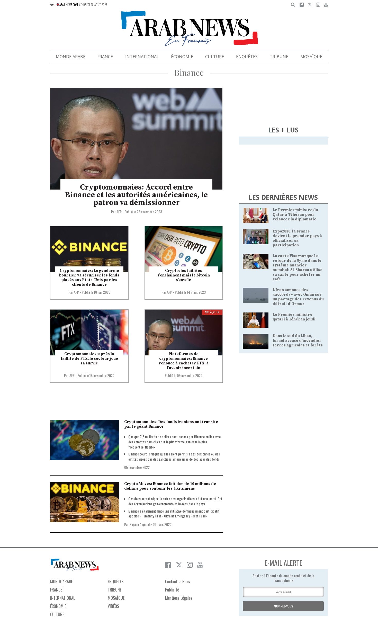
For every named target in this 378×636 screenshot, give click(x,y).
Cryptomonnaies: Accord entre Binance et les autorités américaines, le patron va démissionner (136, 195)
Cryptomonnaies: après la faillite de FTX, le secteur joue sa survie (89, 359)
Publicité (172, 590)
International (142, 56)
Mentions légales (178, 598)
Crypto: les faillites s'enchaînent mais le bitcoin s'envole (183, 275)
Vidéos (113, 606)
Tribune (279, 56)
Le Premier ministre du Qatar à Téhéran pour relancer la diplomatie (295, 215)
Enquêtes (247, 56)
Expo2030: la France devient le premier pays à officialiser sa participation (297, 238)
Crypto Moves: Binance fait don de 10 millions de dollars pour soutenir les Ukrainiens (170, 486)
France (105, 56)
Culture (214, 56)
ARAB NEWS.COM (68, 5)
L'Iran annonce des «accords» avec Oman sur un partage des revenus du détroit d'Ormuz (298, 297)
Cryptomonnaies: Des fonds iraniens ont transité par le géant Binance (171, 424)
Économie (182, 56)
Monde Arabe (70, 56)
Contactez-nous (177, 581)
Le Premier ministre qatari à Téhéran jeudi (294, 317)
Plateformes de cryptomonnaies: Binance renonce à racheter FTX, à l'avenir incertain (184, 361)
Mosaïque (311, 56)
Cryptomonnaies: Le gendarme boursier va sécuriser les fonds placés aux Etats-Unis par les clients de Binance (89, 277)
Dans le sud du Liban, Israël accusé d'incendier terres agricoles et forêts (298, 341)
